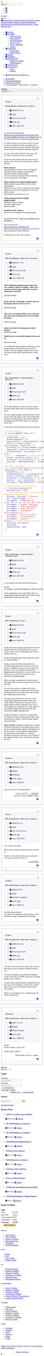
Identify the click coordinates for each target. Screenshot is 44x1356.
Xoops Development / (13, 81)
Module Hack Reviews (24, 24)
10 (38, 1011)
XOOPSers (9, 1243)
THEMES (11, 57)
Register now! (15, 1092)
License (12, 47)
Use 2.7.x (17, 795)
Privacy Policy (17, 1346)
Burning (15, 1027)
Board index (9, 79)
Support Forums (11, 1277)
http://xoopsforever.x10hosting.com (16, 227)
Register (13, 71)
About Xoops (10, 1235)
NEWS (10, 55)
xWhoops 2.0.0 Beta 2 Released (16, 1169)
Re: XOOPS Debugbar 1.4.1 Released (18, 1123)
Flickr (7, 1332)
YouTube (8, 1334)
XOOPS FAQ (12, 65)
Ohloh (7, 1336)
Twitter (7, 1338)
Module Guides (10, 1260)
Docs (24, 795)
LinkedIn (8, 1330)
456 (18, 835)
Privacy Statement (16, 45)
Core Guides (9, 1258)
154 (18, 122)
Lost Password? (28, 1092)
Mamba (14, 771)
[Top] (37, 239)
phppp (14, 893)
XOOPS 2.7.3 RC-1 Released (15, 1151)
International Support (8, 24)
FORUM (11, 49)
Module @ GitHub (16, 61)
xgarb (14, 114)
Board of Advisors (12, 1239)
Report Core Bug (11, 1319)
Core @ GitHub (11, 1288)
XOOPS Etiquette (11, 1245)
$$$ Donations (10, 1307)
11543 (19, 779)
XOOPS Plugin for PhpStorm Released (18, 1141)
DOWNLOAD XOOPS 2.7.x (18, 75)
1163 (19, 1034)
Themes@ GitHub (12, 1273)
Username (4, 1078)
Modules (30, 795)
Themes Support (19, 22)
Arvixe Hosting (36, 1346)
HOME (10, 32)
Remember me (8, 1088)
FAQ (7, 1256)
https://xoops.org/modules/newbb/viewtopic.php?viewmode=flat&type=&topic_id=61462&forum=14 (22, 136)
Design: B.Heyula (22, 1352)
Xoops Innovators (11, 1241)
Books (7, 1254)
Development (30, 22)
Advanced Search (7, 1105)
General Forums (19, 20)
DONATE (34, 793)
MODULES (12, 59)
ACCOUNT (12, 67)
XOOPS (10, 34)
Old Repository (15, 63)
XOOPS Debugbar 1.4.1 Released (17, 1160)
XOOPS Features (16, 40)
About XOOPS (15, 36)
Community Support (32, 20)
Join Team (9, 1309)
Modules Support (7, 22)
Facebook (8, 1328)
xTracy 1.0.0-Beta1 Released (15, 1178)
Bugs (36, 795)
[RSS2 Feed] (7, 1348)
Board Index (14, 51)
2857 (19, 901)
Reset (13, 1090)
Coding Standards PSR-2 (14, 1298)
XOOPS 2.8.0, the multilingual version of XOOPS (22, 1187)
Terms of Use (5, 1346)
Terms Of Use (15, 42)
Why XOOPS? (15, 38)
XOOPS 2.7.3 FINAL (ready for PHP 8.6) (19, 1114)
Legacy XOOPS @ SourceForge (17, 1296)
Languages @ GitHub (13, 1275)
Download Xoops (11, 1269)
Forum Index (8, 20)
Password (4, 1083)
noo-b (14, 827)
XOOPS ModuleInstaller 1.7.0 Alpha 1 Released (21, 1196)
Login (12, 69)
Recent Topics (15, 53)
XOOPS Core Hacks (12, 83)
